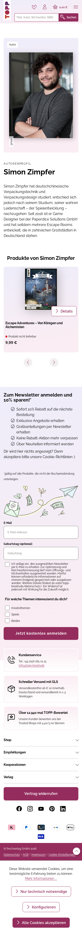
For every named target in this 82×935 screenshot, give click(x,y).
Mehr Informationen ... (41, 878)
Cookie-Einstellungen (62, 854)
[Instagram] (30, 809)
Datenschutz (12, 854)
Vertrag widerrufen (41, 793)
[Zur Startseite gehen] (7, 10)
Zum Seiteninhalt (19, 5)
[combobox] (36, 17)
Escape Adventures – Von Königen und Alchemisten (34, 325)
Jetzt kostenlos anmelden (41, 633)
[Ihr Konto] (44, 7)
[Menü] (75, 7)
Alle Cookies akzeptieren (43, 923)
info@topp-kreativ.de (31, 665)
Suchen (71, 17)
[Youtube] (41, 809)
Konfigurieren (43, 907)
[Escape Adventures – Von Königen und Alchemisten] (41, 289)
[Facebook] (19, 809)
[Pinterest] (52, 809)
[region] (41, 95)
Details (66, 311)
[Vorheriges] (28, 362)
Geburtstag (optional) (18, 544)
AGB (25, 854)
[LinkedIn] (63, 809)
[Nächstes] (54, 362)
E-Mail (8, 523)
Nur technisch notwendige (43, 891)
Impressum (38, 854)
